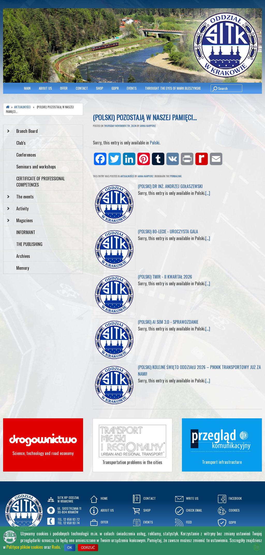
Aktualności (127, 176)
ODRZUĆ (88, 548)
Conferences (26, 155)
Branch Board (27, 131)
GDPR (115, 88)
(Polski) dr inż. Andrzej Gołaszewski (170, 186)
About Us (45, 88)
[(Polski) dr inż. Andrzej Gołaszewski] (114, 223)
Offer (64, 88)
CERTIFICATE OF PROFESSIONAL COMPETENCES (40, 181)
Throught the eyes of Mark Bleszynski (173, 88)
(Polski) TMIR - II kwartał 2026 (165, 277)
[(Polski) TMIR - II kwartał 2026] (114, 314)
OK (69, 548)
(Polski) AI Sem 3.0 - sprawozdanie (168, 322)
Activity (22, 208)
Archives (23, 256)
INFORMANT (26, 232)
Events (132, 88)
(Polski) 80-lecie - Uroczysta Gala (168, 231)
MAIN (27, 88)
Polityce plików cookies (24, 547)
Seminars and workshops (36, 167)
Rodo (56, 547)
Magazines (24, 220)
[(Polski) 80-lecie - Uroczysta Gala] (114, 269)
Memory (22, 268)
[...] (207, 193)
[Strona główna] (8, 107)
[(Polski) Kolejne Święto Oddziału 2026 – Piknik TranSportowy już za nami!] (114, 404)
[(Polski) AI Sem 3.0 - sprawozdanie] (114, 359)
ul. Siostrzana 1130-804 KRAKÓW (69, 510)
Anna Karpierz (148, 126)
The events (25, 197)
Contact (82, 88)
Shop (99, 88)
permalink (175, 176)
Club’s (21, 143)
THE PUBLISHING (29, 244)
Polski (154, 143)
